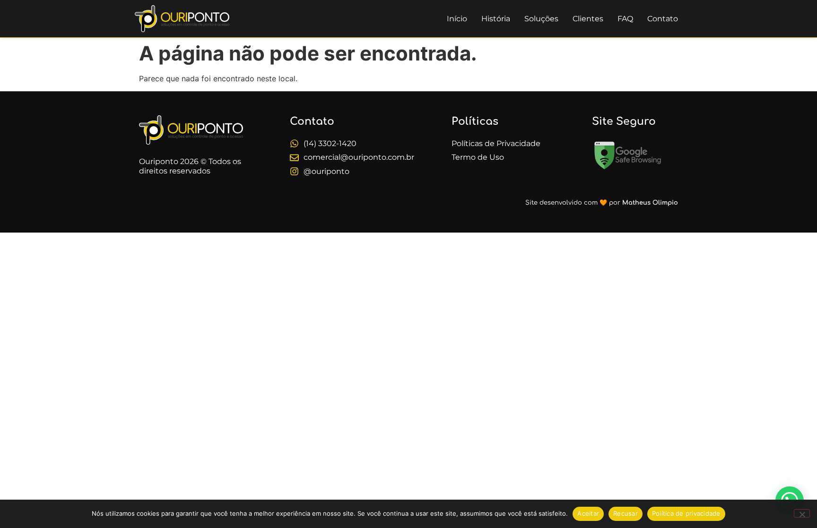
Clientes (588, 18)
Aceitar (588, 513)
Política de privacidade (686, 513)
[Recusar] (802, 513)
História (495, 18)
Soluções (541, 18)
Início (457, 18)
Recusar (625, 513)
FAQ (625, 18)
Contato (662, 18)
